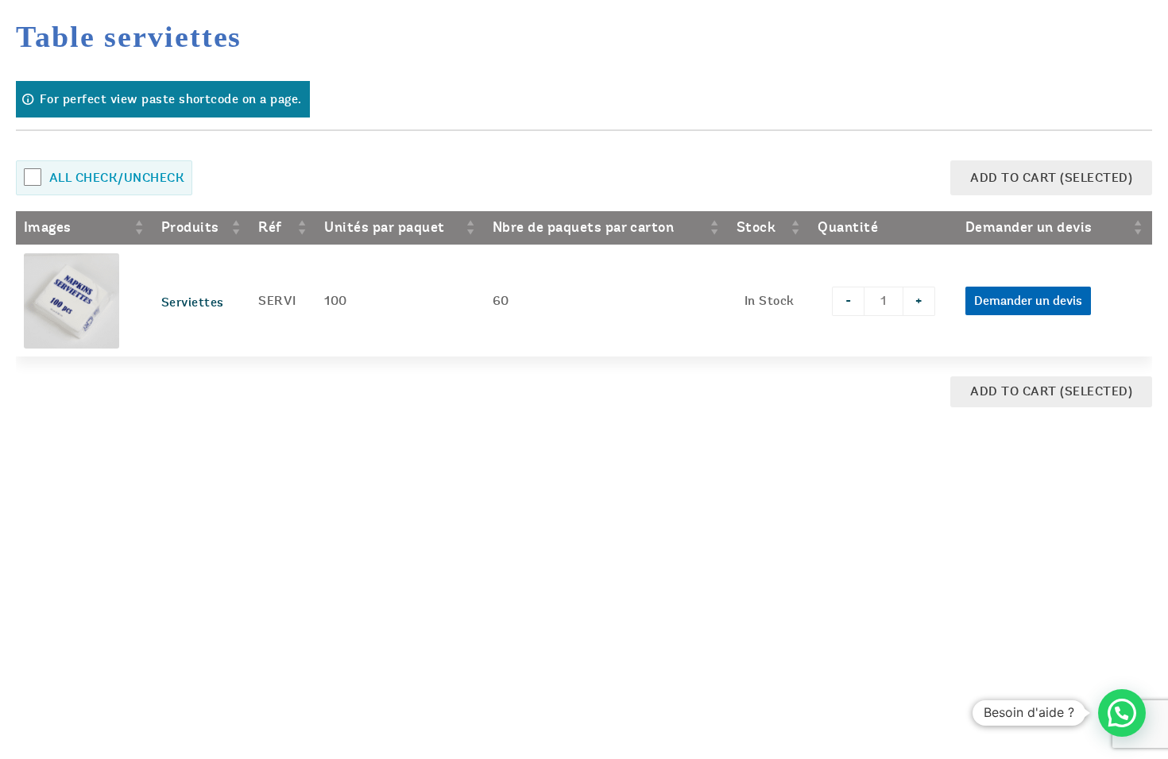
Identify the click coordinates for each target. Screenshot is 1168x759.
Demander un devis (1028, 301)
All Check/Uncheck (116, 178)
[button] (1122, 713)
